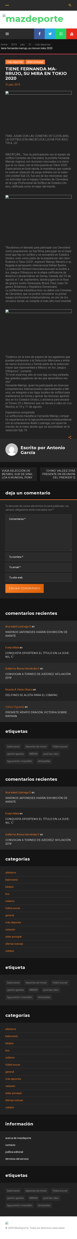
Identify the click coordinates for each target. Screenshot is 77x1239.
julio (22, 44)
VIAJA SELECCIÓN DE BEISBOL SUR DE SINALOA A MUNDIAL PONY (17, 474)
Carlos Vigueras (14, 706)
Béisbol (9, 886)
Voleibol (9, 951)
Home (4, 44)
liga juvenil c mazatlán (19, 761)
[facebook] (39, 33)
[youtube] (71, 33)
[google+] (61, 33)
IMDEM (33, 753)
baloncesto (13, 746)
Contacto (10, 1145)
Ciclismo (10, 901)
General (9, 915)
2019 (14, 44)
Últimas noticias (14, 943)
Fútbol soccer (12, 908)
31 (29, 44)
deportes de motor (36, 746)
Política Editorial (14, 1152)
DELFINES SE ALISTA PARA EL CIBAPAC (31, 695)
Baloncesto (11, 879)
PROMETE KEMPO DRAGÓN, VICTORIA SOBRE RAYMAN (36, 714)
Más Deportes (43, 44)
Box (7, 894)
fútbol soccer (60, 746)
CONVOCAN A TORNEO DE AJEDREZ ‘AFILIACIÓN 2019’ (38, 675)
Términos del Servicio (17, 1158)
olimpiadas (44, 761)
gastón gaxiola (15, 753)
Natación (10, 929)
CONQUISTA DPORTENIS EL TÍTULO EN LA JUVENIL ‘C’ (37, 654)
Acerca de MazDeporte (18, 1138)
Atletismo (10, 872)
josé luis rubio (51, 753)
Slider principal (35, 62)
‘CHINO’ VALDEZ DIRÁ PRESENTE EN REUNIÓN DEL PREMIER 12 (58, 474)
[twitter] (50, 33)
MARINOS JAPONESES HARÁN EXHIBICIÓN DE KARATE (36, 633)
